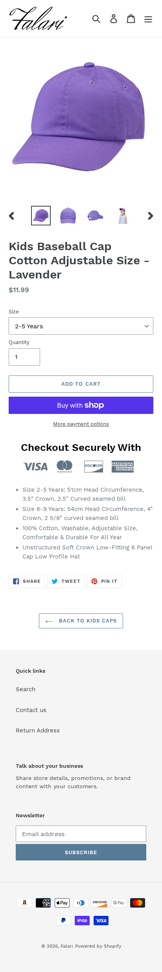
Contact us (31, 710)
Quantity (19, 342)
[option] (41, 215)
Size (14, 312)
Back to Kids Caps (87, 621)
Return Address (38, 730)
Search (25, 689)
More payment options (81, 424)
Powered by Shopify (98, 946)
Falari (67, 946)
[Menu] (148, 18)
